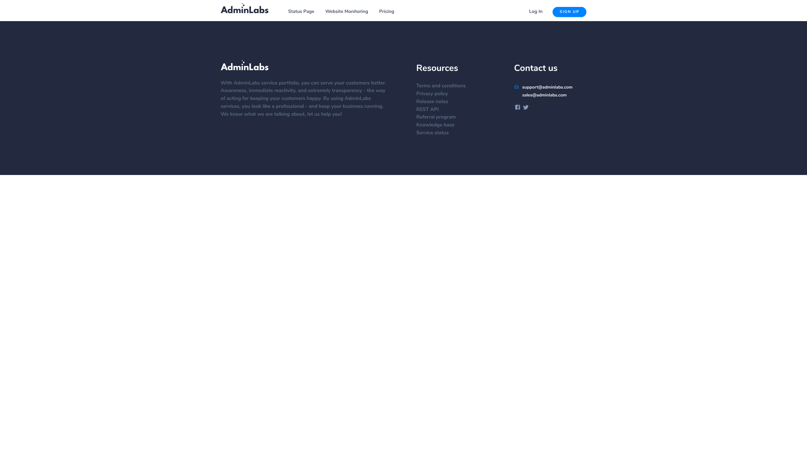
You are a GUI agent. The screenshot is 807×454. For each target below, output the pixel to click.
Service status (432, 133)
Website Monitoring (346, 11)
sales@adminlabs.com (544, 95)
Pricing (386, 11)
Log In (536, 11)
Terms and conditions (441, 86)
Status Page (301, 11)
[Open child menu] (317, 12)
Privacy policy (432, 93)
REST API (427, 109)
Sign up (569, 12)
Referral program (436, 117)
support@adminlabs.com (546, 87)
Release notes (432, 101)
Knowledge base (435, 125)
